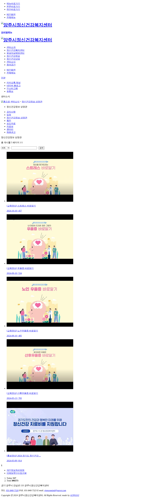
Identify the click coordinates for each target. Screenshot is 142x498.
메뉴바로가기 (13, 3)
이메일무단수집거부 (17, 473)
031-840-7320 (12, 490)
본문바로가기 (13, 6)
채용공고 (11, 132)
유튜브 (10, 91)
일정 (9, 115)
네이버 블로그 (14, 85)
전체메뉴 (11, 17)
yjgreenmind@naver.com (55, 490)
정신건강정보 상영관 (32, 101)
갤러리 (10, 129)
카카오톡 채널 (14, 82)
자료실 (10, 126)
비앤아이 (74, 495)
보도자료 (11, 123)
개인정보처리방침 (15, 470)
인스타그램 (12, 88)
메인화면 (11, 14)
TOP (3, 78)
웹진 (9, 120)
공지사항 (11, 112)
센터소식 (15, 101)
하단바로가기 (13, 9)
